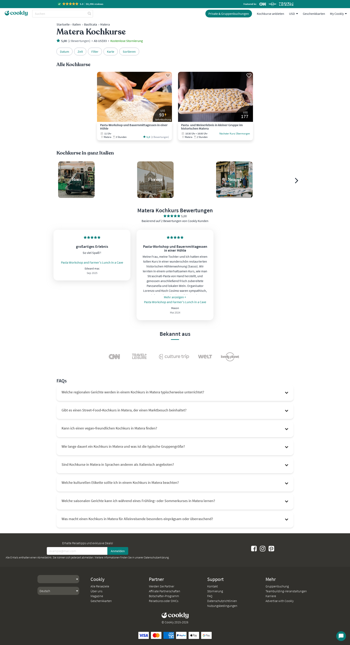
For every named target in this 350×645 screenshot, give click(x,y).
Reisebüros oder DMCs (163, 601)
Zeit (80, 51)
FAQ (209, 596)
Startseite (63, 24)
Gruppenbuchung (277, 586)
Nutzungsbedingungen (222, 606)
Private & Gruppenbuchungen (228, 14)
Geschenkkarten (314, 14)
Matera (105, 24)
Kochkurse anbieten (270, 14)
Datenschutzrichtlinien (222, 601)
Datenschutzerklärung (156, 557)
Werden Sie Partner (161, 586)
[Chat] (341, 636)
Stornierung (215, 591)
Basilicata (90, 24)
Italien (76, 24)
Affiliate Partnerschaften (164, 591)
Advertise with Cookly (280, 601)
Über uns (96, 591)
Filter (94, 51)
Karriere (271, 596)
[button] (81, 4)
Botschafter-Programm (164, 596)
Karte (110, 51)
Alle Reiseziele (100, 586)
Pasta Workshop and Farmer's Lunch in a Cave (92, 262)
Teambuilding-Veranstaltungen (286, 591)
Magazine (97, 596)
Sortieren (129, 51)
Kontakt (212, 586)
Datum (64, 51)
